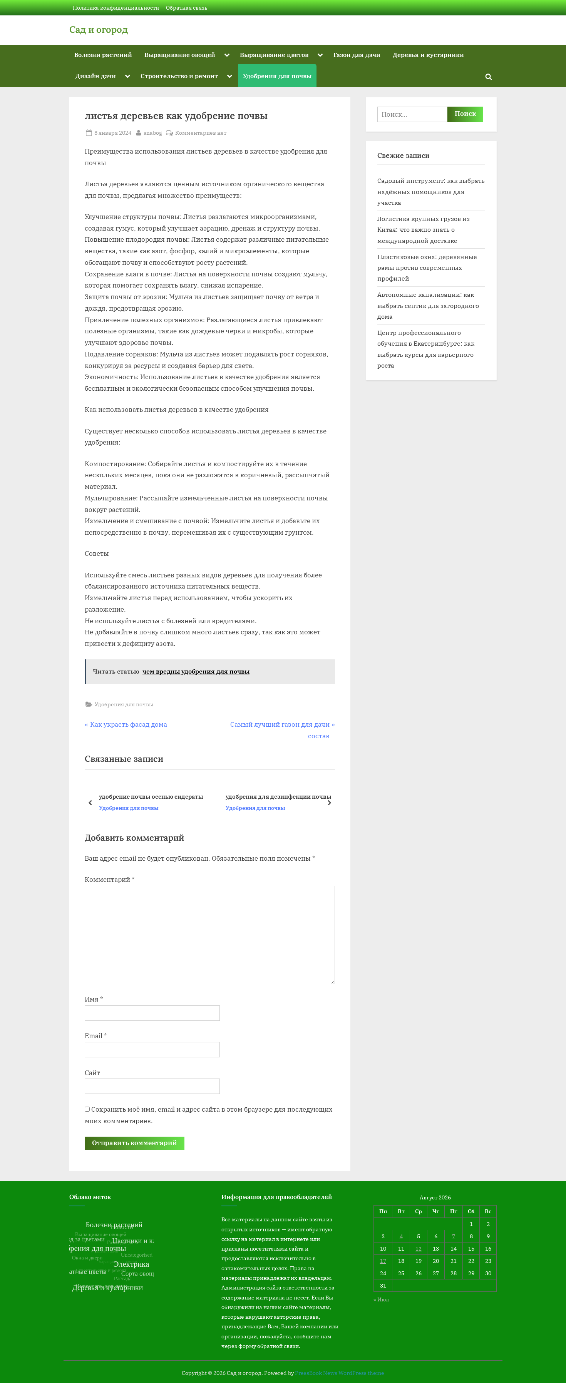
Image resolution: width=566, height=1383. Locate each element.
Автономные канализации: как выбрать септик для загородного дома (428, 305)
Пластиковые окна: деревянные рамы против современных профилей (427, 268)
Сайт (92, 1073)
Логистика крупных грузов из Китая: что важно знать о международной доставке (423, 229)
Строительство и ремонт (179, 76)
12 (418, 1248)
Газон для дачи (356, 54)
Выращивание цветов (274, 54)
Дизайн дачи (95, 76)
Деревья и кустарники (428, 54)
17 (383, 1260)
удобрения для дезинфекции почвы (159, 796)
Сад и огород (98, 29)
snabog (153, 132)
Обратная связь (187, 7)
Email (96, 1036)
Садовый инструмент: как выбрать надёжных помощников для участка (431, 191)
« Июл (381, 1299)
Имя (94, 999)
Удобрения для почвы (277, 76)
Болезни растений (103, 54)
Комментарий (110, 879)
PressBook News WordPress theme (339, 1373)
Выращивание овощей (179, 54)
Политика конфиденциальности (116, 7)
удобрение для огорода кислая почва (287, 796)
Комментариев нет (200, 133)
